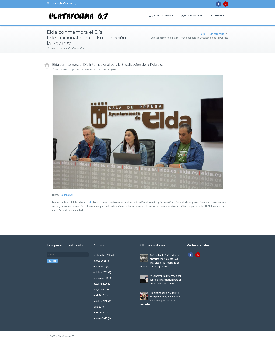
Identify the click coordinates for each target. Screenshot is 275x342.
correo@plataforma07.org (63, 3)
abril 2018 (98, 312)
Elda (90, 202)
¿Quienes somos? (160, 15)
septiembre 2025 (102, 255)
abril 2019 (98, 295)
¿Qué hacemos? (191, 15)
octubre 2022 (100, 272)
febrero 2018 (100, 318)
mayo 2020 (99, 289)
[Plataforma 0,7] (47, 66)
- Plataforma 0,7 (64, 336)
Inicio (203, 34)
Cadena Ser (67, 194)
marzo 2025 (99, 260)
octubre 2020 (100, 283)
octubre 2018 (100, 301)
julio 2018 (98, 306)
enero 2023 (99, 266)
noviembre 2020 (102, 278)
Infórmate (216, 15)
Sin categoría (217, 34)
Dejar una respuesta (85, 69)
